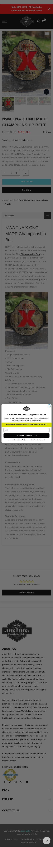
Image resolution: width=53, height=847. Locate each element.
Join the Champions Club (27, 435)
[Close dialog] (49, 405)
